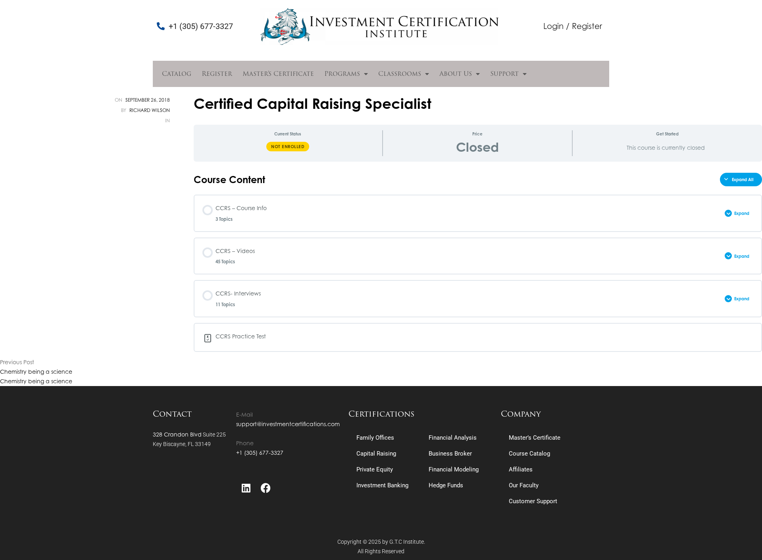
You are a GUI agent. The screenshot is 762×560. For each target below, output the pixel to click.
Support (504, 74)
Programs (342, 74)
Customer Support (533, 501)
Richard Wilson (149, 110)
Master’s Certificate (278, 74)
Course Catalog (529, 453)
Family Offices (375, 437)
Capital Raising (376, 453)
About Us (455, 74)
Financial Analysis (453, 437)
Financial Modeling (454, 469)
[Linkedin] (246, 488)
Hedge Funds (446, 485)
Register (217, 74)
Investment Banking (382, 485)
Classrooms (399, 74)
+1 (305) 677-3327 (259, 452)
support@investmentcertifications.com (288, 424)
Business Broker (450, 453)
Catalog (176, 74)
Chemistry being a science (36, 371)
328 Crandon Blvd (177, 434)
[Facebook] (266, 488)
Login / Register (572, 26)
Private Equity (374, 469)
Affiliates (521, 469)
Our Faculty (524, 485)
